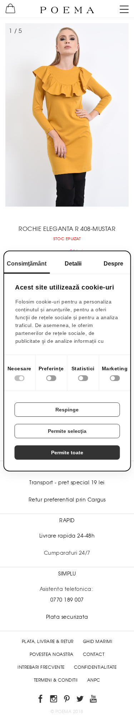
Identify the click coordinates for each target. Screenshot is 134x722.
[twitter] (80, 700)
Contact (94, 654)
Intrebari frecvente (41, 667)
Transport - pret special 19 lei (67, 482)
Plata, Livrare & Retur (48, 641)
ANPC (93, 680)
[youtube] (93, 700)
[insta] (53, 700)
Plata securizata (67, 617)
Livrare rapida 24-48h (67, 536)
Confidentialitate (95, 667)
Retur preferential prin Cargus (67, 500)
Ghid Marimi (98, 641)
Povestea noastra (52, 654)
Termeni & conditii (56, 680)
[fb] (40, 700)
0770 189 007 (67, 600)
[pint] (67, 700)
